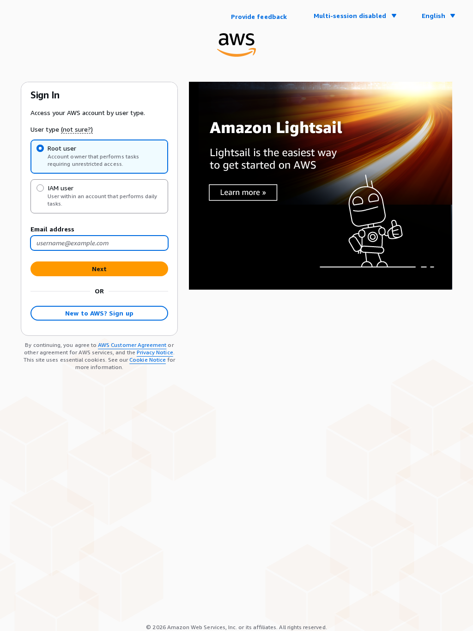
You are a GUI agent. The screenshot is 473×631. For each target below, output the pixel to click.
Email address (52, 229)
